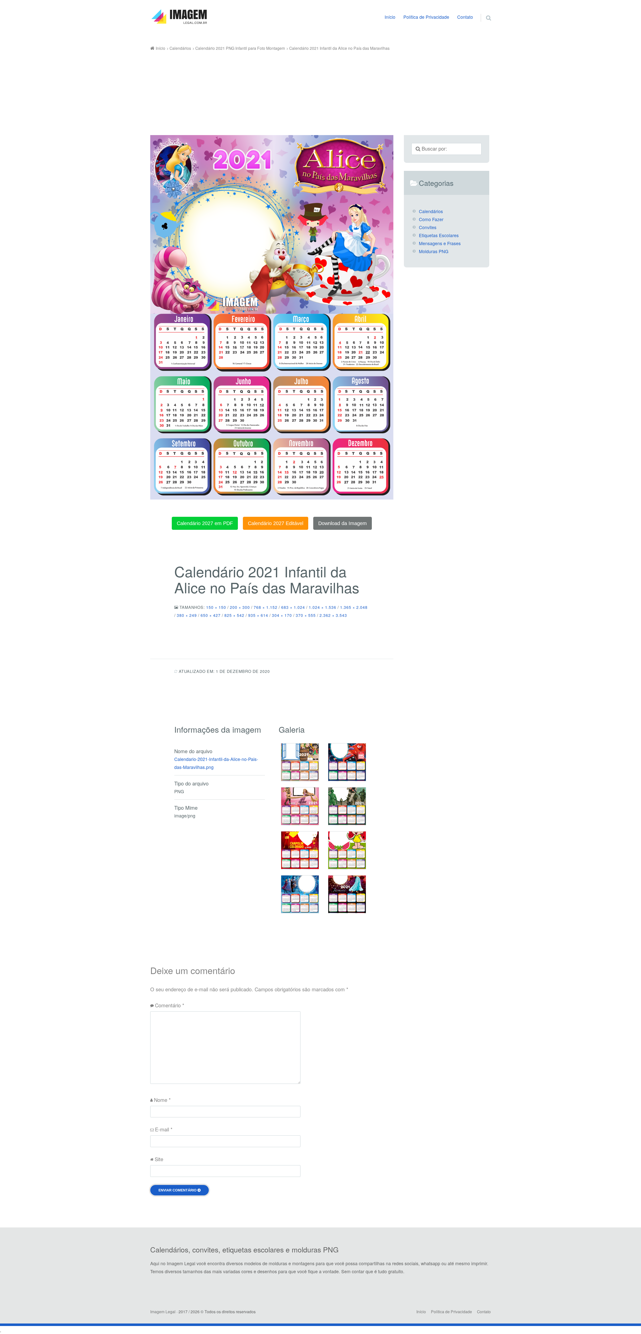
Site (159, 1159)
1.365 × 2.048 (354, 607)
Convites (427, 227)
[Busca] (484, 12)
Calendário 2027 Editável (275, 523)
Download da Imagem (342, 523)
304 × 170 (282, 615)
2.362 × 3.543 (333, 615)
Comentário (169, 1005)
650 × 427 (211, 615)
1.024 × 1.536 (322, 607)
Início (390, 17)
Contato (465, 17)
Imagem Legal (163, 1311)
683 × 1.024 (293, 607)
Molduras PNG (433, 251)
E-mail (164, 1129)
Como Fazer (431, 219)
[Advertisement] (320, 90)
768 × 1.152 (265, 607)
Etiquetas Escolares (439, 235)
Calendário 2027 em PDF (205, 523)
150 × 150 (216, 607)
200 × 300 (240, 607)
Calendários (431, 211)
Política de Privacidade (426, 17)
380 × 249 (187, 615)
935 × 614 (258, 615)
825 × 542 (234, 615)
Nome (162, 1099)
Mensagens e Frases (440, 243)
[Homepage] (179, 17)
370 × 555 (306, 615)
